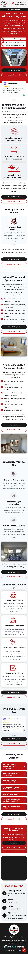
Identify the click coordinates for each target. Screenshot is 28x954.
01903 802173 (20, 2)
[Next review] (15, 735)
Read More (6, 730)
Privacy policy (8, 937)
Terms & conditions (18, 937)
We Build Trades (15, 950)
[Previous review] (12, 735)
